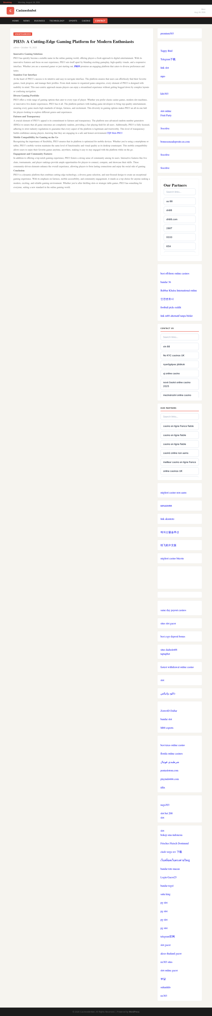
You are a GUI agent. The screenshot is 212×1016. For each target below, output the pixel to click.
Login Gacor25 (168, 877)
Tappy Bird (166, 50)
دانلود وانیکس (167, 693)
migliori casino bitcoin (172, 558)
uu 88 (169, 201)
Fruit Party (166, 115)
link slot (164, 67)
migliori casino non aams (173, 492)
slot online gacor (169, 970)
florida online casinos (171, 753)
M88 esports (166, 727)
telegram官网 (167, 936)
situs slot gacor (168, 623)
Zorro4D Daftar (168, 710)
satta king (165, 894)
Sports (73, 20)
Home (15, 20)
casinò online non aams (175, 453)
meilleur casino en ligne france (179, 462)
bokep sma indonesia (171, 835)
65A (168, 246)
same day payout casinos (173, 610)
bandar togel (166, 885)
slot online (165, 111)
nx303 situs (166, 962)
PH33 (77, 66)
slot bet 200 (166, 813)
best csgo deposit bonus (172, 636)
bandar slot (166, 719)
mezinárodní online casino (177, 395)
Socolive (164, 128)
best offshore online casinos (174, 273)
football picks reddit (170, 307)
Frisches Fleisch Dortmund (174, 843)
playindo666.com (169, 779)
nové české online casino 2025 (176, 384)
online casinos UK (172, 471)
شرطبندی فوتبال (169, 762)
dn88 (169, 210)
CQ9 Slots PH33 (114, 132)
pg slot (163, 902)
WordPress (134, 1011)
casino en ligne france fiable (178, 426)
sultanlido (165, 987)
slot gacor (165, 945)
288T (169, 228)
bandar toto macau (170, 868)
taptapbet (165, 653)
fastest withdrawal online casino (177, 667)
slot (162, 680)
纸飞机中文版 (168, 545)
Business (39, 20)
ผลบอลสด (166, 505)
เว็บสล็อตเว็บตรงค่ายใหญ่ (175, 860)
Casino (86, 20)
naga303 (164, 804)
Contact (100, 20)
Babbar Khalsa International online (178, 290)
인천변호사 (167, 299)
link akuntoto (167, 518)
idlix (162, 787)
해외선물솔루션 (169, 532)
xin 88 (166, 346)
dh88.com (171, 219)
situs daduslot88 (168, 649)
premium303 (167, 33)
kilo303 (164, 93)
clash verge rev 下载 (171, 851)
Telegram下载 (168, 59)
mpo (162, 76)
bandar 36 (165, 282)
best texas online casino (172, 745)
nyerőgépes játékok (174, 364)
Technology (57, 20)
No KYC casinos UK (173, 355)
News (26, 20)
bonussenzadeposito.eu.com (175, 141)
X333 (169, 237)
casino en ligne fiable (174, 435)
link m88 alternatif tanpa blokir (176, 315)
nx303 (163, 995)
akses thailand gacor (171, 953)
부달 (163, 978)
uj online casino (171, 373)
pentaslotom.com (169, 770)
